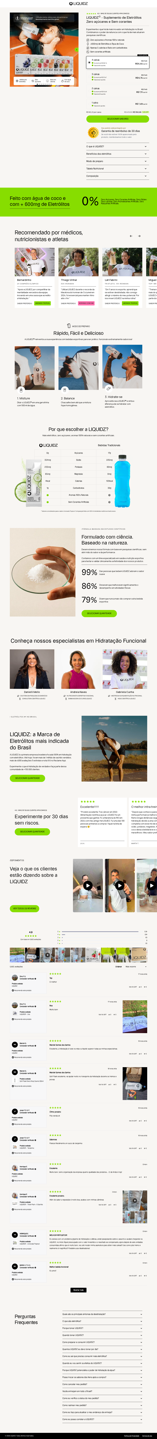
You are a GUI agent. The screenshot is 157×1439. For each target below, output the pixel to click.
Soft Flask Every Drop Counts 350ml (32, 1081)
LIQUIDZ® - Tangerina (27, 1148)
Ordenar (118, 967)
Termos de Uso (147, 1436)
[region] (78, 955)
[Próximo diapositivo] (145, 955)
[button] (12, 50)
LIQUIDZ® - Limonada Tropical (29, 1244)
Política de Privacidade (131, 1436)
